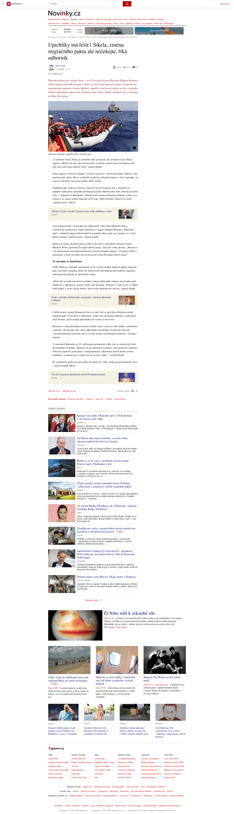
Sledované (168, 23)
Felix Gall (75, 774)
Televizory (148, 796)
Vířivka (170, 791)
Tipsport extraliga (102, 766)
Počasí (137, 23)
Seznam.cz (225, 4)
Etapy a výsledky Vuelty (81, 762)
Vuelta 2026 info (78, 759)
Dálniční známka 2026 (173, 762)
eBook (118, 67)
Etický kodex (120, 806)
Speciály (129, 23)
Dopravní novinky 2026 (174, 766)
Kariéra (85, 806)
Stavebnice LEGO (93, 796)
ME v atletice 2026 (102, 770)
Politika (109, 399)
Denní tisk (158, 23)
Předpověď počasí (102, 787)
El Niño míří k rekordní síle (129, 613)
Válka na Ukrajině (103, 19)
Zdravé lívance (124, 766)
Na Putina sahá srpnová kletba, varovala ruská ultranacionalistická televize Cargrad (102, 439)
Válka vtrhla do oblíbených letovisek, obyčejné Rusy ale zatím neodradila (68, 678)
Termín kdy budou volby (58, 770)
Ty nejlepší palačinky (127, 759)
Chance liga (100, 759)
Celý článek (121, 627)
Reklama (76, 806)
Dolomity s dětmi (148, 777)
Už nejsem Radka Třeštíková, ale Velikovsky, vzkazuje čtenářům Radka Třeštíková (107, 507)
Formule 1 (99, 774)
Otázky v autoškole (172, 774)
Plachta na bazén (88, 791)
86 (137, 67)
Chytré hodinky (161, 796)
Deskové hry (136, 796)
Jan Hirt (74, 766)
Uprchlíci (99, 399)
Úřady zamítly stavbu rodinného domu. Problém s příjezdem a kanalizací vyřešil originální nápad (104, 484)
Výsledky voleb (54, 766)
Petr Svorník (61, 65)
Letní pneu (124, 796)
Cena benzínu (132, 787)
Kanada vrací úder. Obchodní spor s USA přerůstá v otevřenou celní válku (104, 417)
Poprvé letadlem (148, 762)
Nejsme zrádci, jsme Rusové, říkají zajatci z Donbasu (106, 576)
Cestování (81, 23)
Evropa (54, 304)
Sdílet (128, 67)
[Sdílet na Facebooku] (132, 391)
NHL (96, 777)
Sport (115, 23)
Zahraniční (89, 19)
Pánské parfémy (177, 796)
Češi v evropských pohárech (153, 787)
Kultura (133, 19)
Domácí (74, 19)
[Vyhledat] (127, 3)
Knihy (79, 513)
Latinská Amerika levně (151, 774)
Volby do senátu (55, 774)
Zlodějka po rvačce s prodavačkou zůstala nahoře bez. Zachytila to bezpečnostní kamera (106, 529)
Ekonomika (142, 19)
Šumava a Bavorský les (151, 766)
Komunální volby (55, 777)
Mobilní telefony (76, 796)
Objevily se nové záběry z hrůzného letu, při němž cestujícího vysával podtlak (115, 680)
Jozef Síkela (120, 399)
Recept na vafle (124, 774)
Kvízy (121, 23)
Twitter (67, 806)
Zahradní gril (159, 791)
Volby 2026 (53, 759)
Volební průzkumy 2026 (58, 762)
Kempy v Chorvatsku (150, 759)
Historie (90, 23)
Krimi (126, 19)
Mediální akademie (105, 806)
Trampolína (102, 791)
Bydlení (80, 490)
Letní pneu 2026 (171, 759)
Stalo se (65, 19)
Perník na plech (124, 777)
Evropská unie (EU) (75, 399)
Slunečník (114, 791)
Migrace (89, 399)
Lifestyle (152, 19)
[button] (93, 126)
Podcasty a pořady (104, 23)
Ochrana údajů (134, 806)
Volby (81, 19)
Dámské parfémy (110, 796)
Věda (73, 23)
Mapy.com (87, 787)
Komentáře (117, 19)
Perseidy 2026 (118, 787)
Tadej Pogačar (77, 770)
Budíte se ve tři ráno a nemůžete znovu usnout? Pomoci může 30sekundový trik (103, 462)
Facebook (58, 806)
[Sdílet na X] (136, 391)
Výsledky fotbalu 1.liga (104, 762)
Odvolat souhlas (150, 806)
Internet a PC (54, 23)
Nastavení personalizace (169, 806)
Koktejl (160, 19)
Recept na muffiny (125, 762)
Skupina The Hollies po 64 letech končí (162, 678)
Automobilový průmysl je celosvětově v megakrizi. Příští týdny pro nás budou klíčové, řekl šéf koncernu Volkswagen (106, 554)
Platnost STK (169, 777)
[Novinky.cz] (64, 14)
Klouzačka (124, 791)
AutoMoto (65, 23)
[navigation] (3, 4)
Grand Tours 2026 (79, 777)
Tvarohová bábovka (126, 770)
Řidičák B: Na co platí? (174, 770)
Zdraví (79, 468)
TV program (147, 23)
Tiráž (93, 806)
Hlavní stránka (54, 19)
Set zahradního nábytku (141, 791)
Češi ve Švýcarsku (149, 770)
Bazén (75, 791)
